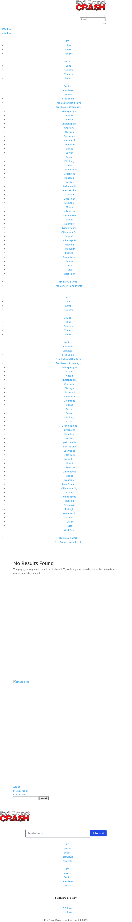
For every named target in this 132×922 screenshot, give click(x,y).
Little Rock (69, 198)
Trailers (68, 74)
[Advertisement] (66, 623)
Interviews (67, 90)
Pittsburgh (69, 248)
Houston (69, 182)
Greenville (69, 173)
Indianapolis (69, 123)
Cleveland (69, 140)
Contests (67, 94)
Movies (67, 61)
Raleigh (69, 252)
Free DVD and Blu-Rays (68, 102)
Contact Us (19, 794)
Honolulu (69, 177)
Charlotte (69, 127)
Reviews (68, 53)
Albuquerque (69, 111)
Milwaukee (69, 211)
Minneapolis (69, 215)
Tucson (69, 265)
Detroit (69, 157)
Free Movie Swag (68, 281)
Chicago (69, 131)
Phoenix (69, 244)
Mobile (69, 219)
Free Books (68, 98)
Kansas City (69, 190)
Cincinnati (69, 136)
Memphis (69, 202)
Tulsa (69, 269)
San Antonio (69, 257)
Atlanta (69, 115)
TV (67, 41)
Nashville (69, 223)
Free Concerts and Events (68, 285)
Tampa (69, 261)
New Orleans (69, 227)
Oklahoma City (69, 232)
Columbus (69, 144)
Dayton (69, 152)
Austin (69, 119)
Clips (68, 45)
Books (67, 86)
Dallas (69, 148)
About (16, 786)
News (68, 49)
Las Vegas (69, 194)
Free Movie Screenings (68, 106)
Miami (69, 207)
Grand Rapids (69, 169)
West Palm (69, 273)
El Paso (69, 165)
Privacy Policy (20, 790)
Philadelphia (69, 240)
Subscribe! (98, 833)
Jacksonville (69, 186)
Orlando (69, 236)
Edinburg (69, 161)
